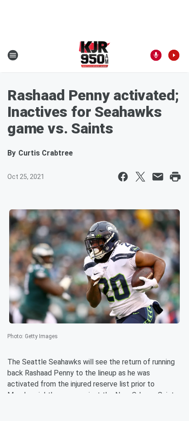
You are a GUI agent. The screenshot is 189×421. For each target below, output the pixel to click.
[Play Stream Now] (173, 55)
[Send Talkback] (155, 55)
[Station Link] (94, 55)
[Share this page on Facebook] (123, 176)
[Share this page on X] (140, 176)
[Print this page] (175, 176)
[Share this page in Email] (157, 176)
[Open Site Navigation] (12, 55)
